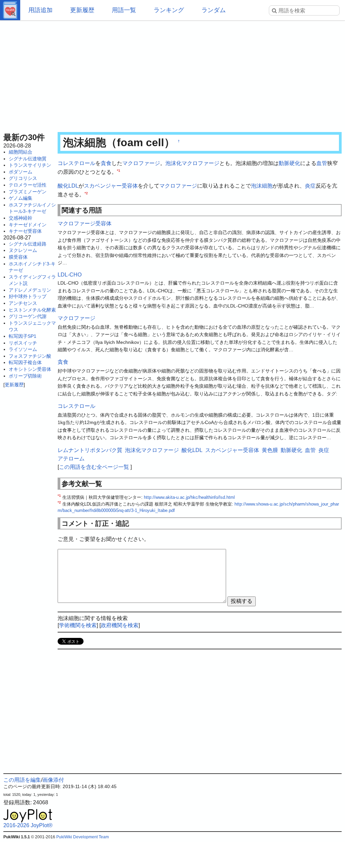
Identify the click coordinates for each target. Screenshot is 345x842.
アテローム (71, 458)
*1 (118, 170)
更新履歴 (82, 10)
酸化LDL (68, 186)
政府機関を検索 (119, 625)
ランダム (213, 10)
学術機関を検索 (78, 625)
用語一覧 (124, 10)
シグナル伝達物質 (27, 158)
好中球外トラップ (27, 296)
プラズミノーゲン (27, 191)
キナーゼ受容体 (25, 231)
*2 (86, 193)
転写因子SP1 (22, 336)
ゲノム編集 (20, 198)
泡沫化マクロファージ (192, 163)
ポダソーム (20, 171)
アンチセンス (23, 303)
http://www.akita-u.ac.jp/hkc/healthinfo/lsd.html (189, 497)
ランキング (169, 10)
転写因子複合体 (25, 362)
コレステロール (76, 163)
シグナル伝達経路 (27, 244)
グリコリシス (23, 178)
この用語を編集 (22, 780)
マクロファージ (141, 163)
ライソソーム (23, 349)
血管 (321, 163)
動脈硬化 (289, 163)
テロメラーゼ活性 (27, 185)
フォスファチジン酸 (30, 356)
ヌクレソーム (23, 250)
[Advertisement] (172, 74)
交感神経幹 (20, 218)
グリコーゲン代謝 (27, 316)
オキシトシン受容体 (30, 369)
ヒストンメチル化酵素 (32, 310)
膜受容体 (18, 257)
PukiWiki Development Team (82, 837)
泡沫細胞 (262, 186)
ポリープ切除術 (25, 376)
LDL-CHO (70, 275)
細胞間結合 (20, 152)
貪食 (106, 163)
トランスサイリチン (30, 165)
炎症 (310, 186)
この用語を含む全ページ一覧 (94, 467)
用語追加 (40, 10)
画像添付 (53, 780)
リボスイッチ (23, 343)
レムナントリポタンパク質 (90, 450)
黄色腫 (270, 450)
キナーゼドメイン (27, 224)
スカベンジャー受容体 (111, 186)
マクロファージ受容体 (85, 223)
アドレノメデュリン (30, 290)
